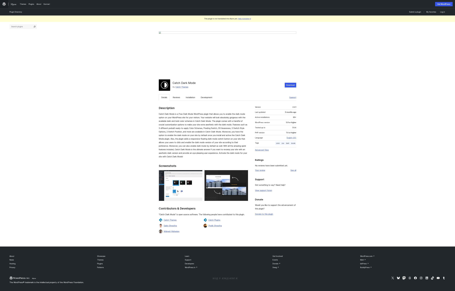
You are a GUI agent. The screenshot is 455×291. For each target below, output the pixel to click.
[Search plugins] (34, 26)
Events (275, 260)
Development (206, 97)
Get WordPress (443, 4)
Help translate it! (244, 19)
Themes (100, 260)
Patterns (100, 267)
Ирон (34, 278)
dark (287, 143)
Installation (190, 97)
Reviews (176, 97)
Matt (363, 260)
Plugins (100, 264)
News (11, 260)
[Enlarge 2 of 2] (245, 173)
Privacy (12, 267)
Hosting (12, 264)
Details (164, 97)
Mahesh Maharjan (171, 231)
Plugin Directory (15, 12)
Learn (187, 256)
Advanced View (262, 150)
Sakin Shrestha (170, 225)
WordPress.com (367, 256)
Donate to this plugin (264, 214)
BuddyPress (366, 267)
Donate (276, 264)
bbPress (364, 264)
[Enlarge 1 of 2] (199, 173)
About (11, 256)
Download (290, 85)
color (278, 143)
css (283, 143)
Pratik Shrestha (215, 225)
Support (292, 97)
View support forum (263, 190)
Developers (189, 264)
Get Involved (278, 256)
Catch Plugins (214, 220)
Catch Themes (181, 87)
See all (293, 170)
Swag (276, 267)
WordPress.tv (191, 267)
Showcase (101, 256)
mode (293, 143)
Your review (260, 170)
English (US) (291, 138)
